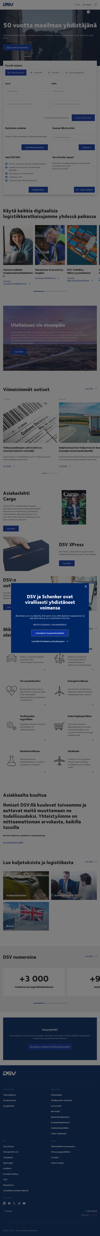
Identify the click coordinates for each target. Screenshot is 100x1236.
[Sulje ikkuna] (86, 586)
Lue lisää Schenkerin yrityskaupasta (48, 641)
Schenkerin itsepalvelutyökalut (50, 633)
